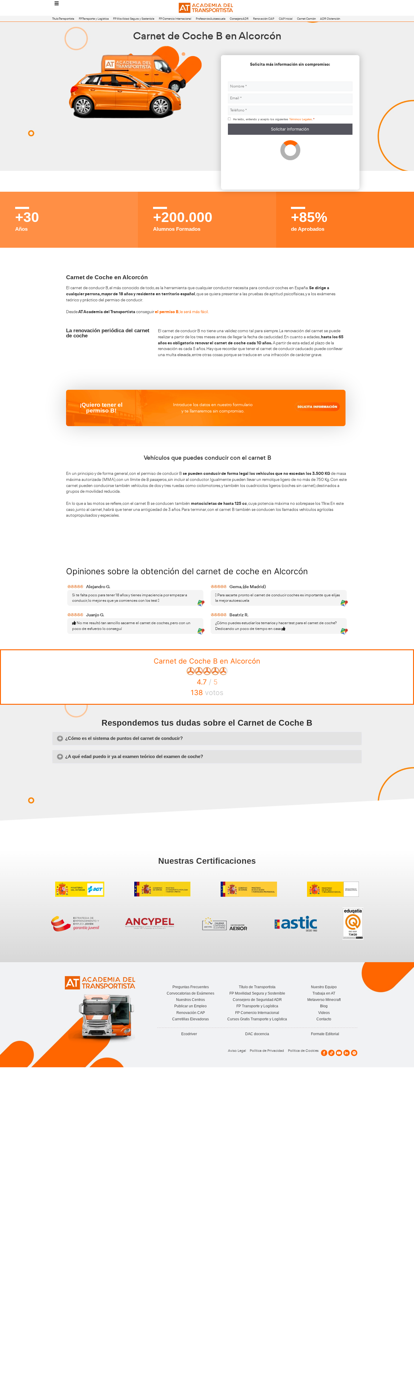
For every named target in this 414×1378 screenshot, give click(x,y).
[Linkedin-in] (346, 1053)
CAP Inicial (285, 19)
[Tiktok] (331, 1053)
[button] (207, 738)
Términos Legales (300, 119)
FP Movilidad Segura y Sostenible (133, 19)
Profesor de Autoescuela (210, 19)
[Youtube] (339, 1053)
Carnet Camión (306, 19)
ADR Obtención (330, 19)
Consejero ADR (239, 19)
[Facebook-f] (324, 1053)
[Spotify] (354, 1053)
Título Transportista (63, 19)
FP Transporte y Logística (94, 19)
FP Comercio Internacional (175, 19)
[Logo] (207, 8)
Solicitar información (290, 129)
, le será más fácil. (182, 311)
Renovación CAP (263, 19)
